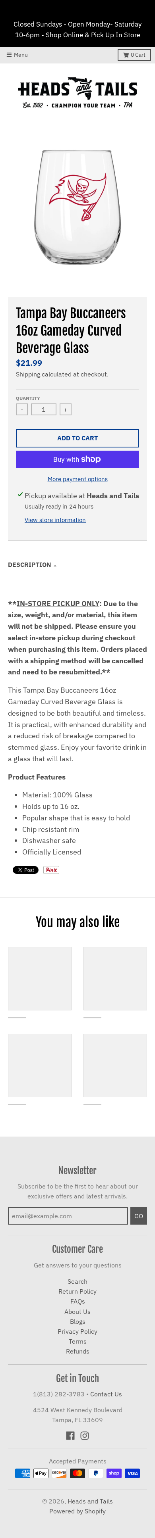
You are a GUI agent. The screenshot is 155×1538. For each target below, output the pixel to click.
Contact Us (106, 1394)
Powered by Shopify (77, 1511)
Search (77, 1281)
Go (138, 1216)
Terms (78, 1341)
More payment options (78, 479)
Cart (138, 54)
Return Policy (77, 1291)
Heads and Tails (90, 1501)
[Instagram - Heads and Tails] (84, 1435)
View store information (55, 520)
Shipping (28, 374)
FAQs (77, 1301)
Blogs (77, 1321)
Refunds (77, 1351)
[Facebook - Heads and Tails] (70, 1435)
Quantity (28, 398)
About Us (77, 1311)
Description (29, 564)
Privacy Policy (77, 1331)
